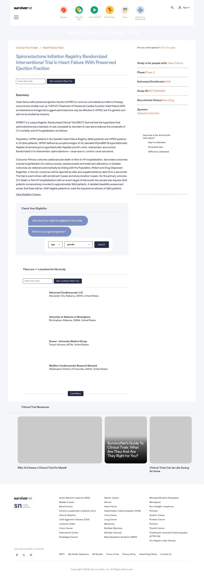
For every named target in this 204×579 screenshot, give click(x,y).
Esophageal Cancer (68, 537)
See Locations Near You (61, 81)
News (125, 17)
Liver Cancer (110, 515)
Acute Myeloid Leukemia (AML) (74, 498)
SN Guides (97, 554)
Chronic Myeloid (67, 515)
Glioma (107, 502)
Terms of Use (112, 554)
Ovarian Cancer (157, 515)
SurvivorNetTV (94, 17)
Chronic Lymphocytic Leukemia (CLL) (77, 511)
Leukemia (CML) (67, 524)
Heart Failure (175, 63)
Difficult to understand (158, 152)
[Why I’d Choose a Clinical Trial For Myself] (60, 439)
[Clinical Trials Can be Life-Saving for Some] (171, 439)
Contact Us (166, 554)
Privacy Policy (129, 554)
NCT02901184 (157, 91)
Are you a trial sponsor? (156, 48)
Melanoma (109, 524)
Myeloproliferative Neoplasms (164, 498)
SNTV (62, 554)
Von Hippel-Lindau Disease (162, 541)
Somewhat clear (155, 147)
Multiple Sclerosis (113, 533)
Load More (75, 394)
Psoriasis (153, 511)
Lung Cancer (110, 520)
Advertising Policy (148, 554)
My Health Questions (78, 554)
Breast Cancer (66, 507)
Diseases (63, 17)
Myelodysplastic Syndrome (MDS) (120, 537)
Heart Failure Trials (53, 48)
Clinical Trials (109, 17)
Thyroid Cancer (156, 528)
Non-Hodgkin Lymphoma (161, 507)
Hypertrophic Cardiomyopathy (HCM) (122, 511)
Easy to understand (156, 142)
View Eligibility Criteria (28, 194)
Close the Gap (79, 18)
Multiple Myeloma (113, 528)
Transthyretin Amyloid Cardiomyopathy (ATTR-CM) (168, 534)
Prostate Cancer (157, 520)
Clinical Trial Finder (27, 48)
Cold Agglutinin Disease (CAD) (74, 520)
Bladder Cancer (66, 502)
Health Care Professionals (140, 18)
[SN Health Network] (23, 506)
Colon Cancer (66, 528)
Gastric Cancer (111, 498)
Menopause (155, 502)
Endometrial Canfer (68, 533)
